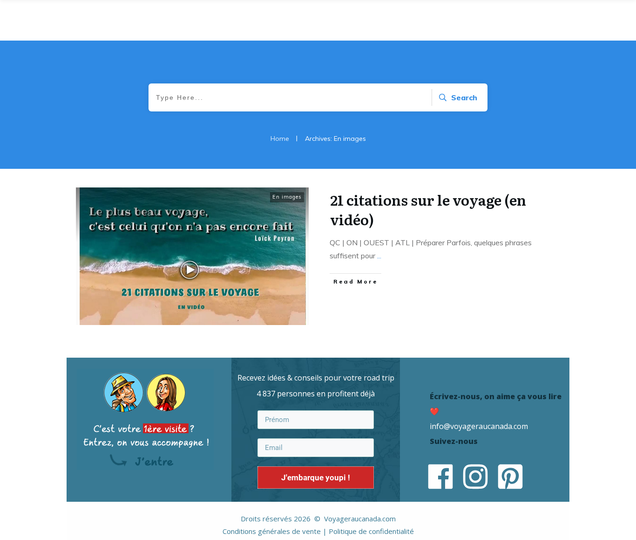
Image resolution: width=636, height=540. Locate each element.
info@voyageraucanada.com (479, 426)
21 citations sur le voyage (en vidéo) (428, 209)
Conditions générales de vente (272, 531)
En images (287, 197)
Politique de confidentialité (371, 531)
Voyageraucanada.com (360, 518)
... (379, 255)
